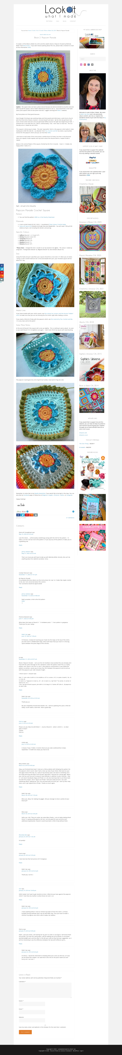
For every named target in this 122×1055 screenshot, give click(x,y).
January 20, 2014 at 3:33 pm (27, 855)
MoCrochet (26, 45)
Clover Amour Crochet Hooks (57, 224)
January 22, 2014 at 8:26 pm (30, 952)
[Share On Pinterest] (27, 514)
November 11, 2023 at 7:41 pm (28, 574)
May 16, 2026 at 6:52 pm (26, 534)
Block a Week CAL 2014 (45, 34)
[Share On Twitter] (23, 514)
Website (21, 1017)
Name (21, 1001)
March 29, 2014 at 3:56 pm (29, 813)
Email (21, 1009)
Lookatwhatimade (63, 1049)
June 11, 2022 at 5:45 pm (26, 618)
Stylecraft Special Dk (26, 226)
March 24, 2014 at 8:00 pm (27, 765)
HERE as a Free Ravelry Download (44, 217)
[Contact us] (36, 514)
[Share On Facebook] (18, 514)
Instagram (69, 495)
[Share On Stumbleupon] (31, 514)
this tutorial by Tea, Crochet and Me (61, 319)
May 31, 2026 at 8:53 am (29, 553)
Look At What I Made (66, 11)
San (20, 888)
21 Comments (70, 517)
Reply (20, 545)
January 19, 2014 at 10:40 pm (27, 890)
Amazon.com (83, 433)
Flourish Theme (54, 1051)
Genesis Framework (66, 1051)
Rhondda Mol (23, 835)
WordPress (76, 1051)
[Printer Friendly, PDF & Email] (21, 511)
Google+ (50, 495)
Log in (81, 1051)
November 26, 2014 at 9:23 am (31, 698)
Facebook (26, 495)
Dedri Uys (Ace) (85, 114)
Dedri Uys (24, 634)
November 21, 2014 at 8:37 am (28, 659)
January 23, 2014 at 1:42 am (27, 836)
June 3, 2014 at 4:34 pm (26, 723)
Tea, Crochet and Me (51, 131)
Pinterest (56, 495)
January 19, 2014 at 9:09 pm (27, 931)
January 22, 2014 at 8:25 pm (30, 908)
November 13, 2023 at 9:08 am (31, 595)
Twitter (62, 495)
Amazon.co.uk (83, 435)
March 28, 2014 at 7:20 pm (29, 795)
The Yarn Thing (83, 443)
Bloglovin (45, 495)
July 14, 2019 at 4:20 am (29, 744)
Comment (22, 981)
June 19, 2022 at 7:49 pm (29, 636)
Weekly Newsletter (39, 493)
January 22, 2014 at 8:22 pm (30, 871)
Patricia (21, 721)
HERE (29, 47)
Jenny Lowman (26, 551)
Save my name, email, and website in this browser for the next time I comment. (42, 1027)
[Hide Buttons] (1, 282)
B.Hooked (82, 447)
